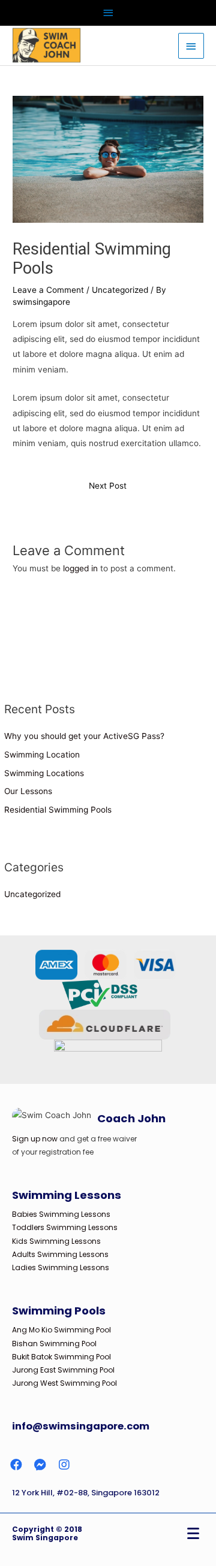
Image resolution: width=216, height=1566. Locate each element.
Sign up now (35, 1139)
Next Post (108, 485)
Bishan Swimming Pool (54, 1343)
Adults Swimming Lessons (60, 1254)
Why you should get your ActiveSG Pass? (84, 736)
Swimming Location (42, 754)
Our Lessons (28, 791)
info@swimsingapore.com (80, 1426)
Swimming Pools (59, 1310)
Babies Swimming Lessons (61, 1214)
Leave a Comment (48, 290)
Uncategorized (120, 290)
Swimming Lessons (66, 1195)
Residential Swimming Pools (58, 809)
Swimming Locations (44, 773)
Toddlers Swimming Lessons (65, 1227)
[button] (16, 1465)
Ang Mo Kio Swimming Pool (61, 1330)
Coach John (131, 1118)
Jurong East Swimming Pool (63, 1370)
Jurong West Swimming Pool (64, 1383)
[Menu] (193, 1533)
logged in (80, 568)
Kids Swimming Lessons (56, 1241)
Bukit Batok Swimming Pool (61, 1357)
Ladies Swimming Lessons (60, 1267)
